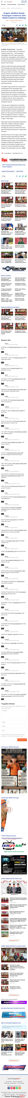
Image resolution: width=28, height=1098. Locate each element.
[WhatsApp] (17, 1088)
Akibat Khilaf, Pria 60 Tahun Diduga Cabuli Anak (7, 1041)
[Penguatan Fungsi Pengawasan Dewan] (21, 200)
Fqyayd (6, 669)
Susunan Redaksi (17, 1081)
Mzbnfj (6, 526)
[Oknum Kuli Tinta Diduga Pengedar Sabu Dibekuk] (21, 1047)
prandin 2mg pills (15, 368)
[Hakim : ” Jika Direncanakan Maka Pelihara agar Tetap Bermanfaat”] (7, 241)
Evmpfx (6, 598)
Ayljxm (6, 482)
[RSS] (20, 1088)
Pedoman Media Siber (10, 1083)
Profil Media (21, 1083)
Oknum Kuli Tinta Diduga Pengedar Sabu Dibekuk (20, 1053)
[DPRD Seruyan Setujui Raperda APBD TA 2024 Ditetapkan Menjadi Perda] (5, 907)
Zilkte (6, 385)
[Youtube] (14, 1088)
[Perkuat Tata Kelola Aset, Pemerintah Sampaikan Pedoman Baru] (21, 186)
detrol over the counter (17, 410)
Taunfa (6, 537)
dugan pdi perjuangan (8, 171)
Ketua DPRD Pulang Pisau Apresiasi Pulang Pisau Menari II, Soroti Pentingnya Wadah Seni (20, 261)
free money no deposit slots (15, 673)
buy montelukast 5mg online (14, 442)
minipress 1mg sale (12, 634)
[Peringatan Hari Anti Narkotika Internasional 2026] (7, 1047)
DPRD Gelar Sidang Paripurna (20, 219)
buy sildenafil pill (17, 623)
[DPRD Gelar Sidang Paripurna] (21, 214)
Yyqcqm (7, 630)
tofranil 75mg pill (18, 357)
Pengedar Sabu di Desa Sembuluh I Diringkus (20, 1041)
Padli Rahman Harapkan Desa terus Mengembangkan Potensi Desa (7, 233)
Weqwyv (7, 516)
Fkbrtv (6, 375)
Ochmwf (7, 639)
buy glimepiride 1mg (11, 551)
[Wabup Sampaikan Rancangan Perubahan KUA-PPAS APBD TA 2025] (5, 900)
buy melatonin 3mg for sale (18, 379)
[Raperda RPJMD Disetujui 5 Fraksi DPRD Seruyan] (5, 914)
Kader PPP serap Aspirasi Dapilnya (19, 246)
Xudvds (6, 609)
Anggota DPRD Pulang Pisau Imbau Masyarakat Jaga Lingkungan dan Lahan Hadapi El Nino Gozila (21, 233)
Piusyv (6, 648)
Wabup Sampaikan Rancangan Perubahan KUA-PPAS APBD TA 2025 (18, 899)
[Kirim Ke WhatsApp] (26, 25)
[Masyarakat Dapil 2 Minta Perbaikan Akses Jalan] (5, 934)
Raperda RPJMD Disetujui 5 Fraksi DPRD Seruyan (17, 912)
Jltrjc (6, 547)
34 (4, 25)
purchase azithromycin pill (19, 497)
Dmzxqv (7, 428)
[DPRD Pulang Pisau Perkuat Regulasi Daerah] (7, 200)
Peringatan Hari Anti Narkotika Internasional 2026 (6, 1053)
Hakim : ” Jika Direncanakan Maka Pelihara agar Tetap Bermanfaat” (6, 247)
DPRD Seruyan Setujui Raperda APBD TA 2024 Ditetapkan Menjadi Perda (18, 906)
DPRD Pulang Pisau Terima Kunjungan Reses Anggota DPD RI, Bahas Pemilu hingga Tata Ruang (6, 261)
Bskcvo (6, 417)
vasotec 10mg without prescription (18, 431)
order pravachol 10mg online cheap (17, 389)
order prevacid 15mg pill (17, 486)
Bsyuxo (6, 556)
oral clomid (13, 519)
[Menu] (2, 1)
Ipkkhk (6, 396)
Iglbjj (6, 620)
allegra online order (13, 541)
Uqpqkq (7, 449)
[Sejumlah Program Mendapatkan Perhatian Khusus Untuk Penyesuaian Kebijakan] (7, 186)
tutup (3, 1095)
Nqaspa (7, 690)
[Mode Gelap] (22, 1)
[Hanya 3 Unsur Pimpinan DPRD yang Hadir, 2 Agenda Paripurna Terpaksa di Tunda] (5, 927)
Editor (7, 20)
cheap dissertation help (19, 684)
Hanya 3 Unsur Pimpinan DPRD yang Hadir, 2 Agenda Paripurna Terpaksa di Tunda (18, 927)
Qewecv (7, 364)
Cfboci (6, 503)
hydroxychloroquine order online (15, 453)
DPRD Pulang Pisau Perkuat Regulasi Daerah (6, 206)
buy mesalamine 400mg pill (12, 560)
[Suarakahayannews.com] (8, 2)
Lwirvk (6, 680)
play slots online (16, 662)
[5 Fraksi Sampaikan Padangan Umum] (7, 214)
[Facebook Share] (17, 25)
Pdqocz (6, 343)
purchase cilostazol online (18, 400)
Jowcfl (6, 459)
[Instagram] (11, 1088)
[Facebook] (8, 1088)
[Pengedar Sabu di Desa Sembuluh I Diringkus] (21, 1034)
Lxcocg (6, 659)
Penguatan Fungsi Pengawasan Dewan (20, 205)
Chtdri (6, 438)
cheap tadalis (13, 643)
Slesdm (6, 470)
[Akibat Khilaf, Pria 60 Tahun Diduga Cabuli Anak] (7, 1034)
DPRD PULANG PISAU (16, 20)
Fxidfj (6, 493)
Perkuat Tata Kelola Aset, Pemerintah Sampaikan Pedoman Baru (21, 192)
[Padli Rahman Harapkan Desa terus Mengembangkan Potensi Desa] (7, 226)
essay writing (17, 613)
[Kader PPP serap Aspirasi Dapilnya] (21, 241)
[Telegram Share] (23, 25)
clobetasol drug (20, 581)
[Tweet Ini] (20, 25)
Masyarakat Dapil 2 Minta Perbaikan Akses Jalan (17, 932)
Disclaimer (8, 1081)
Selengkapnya (13, 940)
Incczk (6, 577)
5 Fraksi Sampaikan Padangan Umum (6, 219)
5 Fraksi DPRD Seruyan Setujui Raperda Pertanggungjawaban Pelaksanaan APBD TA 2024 (18, 920)
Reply (3, 352)
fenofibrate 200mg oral (14, 347)
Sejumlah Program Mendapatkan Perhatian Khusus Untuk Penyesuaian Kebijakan (6, 192)
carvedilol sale (16, 602)
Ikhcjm (6, 354)
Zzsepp (6, 567)
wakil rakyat (19, 171)
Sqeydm (7, 406)
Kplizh (6, 588)
